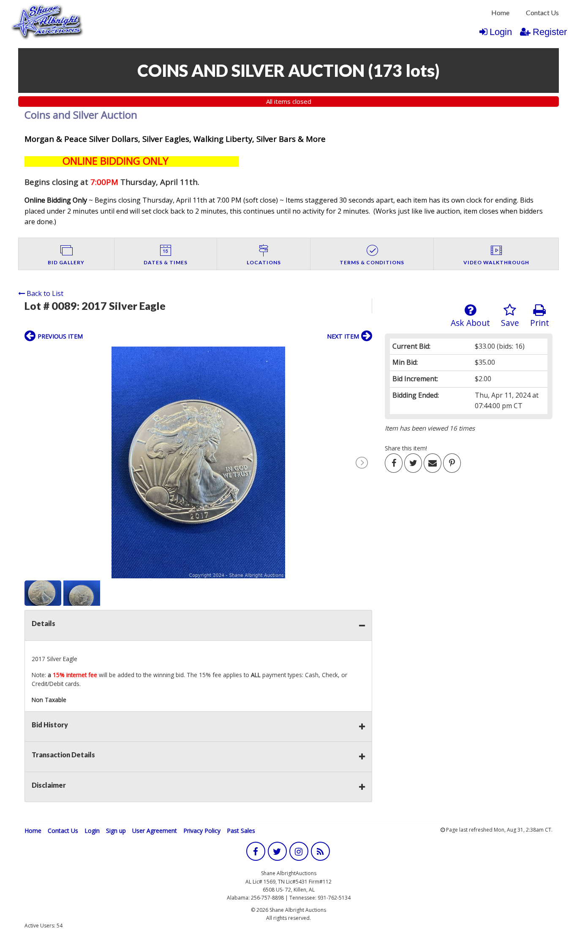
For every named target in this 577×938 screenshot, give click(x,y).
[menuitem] (500, 13)
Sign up (116, 831)
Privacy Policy (201, 831)
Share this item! (406, 448)
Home (500, 12)
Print (539, 322)
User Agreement (154, 831)
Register (550, 32)
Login (501, 32)
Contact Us (542, 12)
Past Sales (241, 831)
